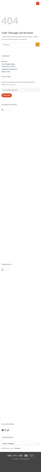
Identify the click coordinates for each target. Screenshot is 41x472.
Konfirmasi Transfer (8, 66)
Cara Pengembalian (8, 64)
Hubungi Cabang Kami (9, 69)
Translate (17, 448)
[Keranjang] (37, 3)
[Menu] (22, 3)
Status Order (5, 71)
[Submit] (38, 44)
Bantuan (4, 61)
